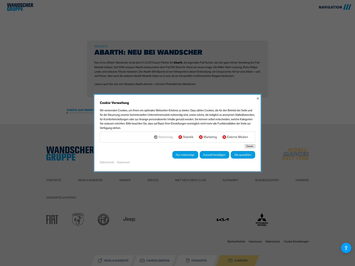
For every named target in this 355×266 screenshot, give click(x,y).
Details (250, 146)
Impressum (123, 162)
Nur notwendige (185, 155)
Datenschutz (107, 162)
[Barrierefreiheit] (346, 248)
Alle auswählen (242, 155)
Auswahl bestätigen (214, 155)
